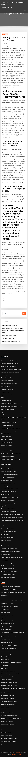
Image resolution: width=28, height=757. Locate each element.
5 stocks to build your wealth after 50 (10, 674)
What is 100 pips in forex (7, 721)
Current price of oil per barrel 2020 (10, 341)
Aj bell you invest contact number (9, 403)
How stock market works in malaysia (10, 488)
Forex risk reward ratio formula (9, 543)
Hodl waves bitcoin (6, 526)
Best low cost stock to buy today (9, 636)
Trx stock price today (6, 642)
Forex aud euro (5, 523)
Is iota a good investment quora (9, 715)
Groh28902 (5, 34)
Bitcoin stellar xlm (5, 554)
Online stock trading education (9, 645)
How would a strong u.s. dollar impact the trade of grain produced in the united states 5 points (13, 330)
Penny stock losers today (7, 389)
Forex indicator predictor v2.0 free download (12, 520)
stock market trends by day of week (12, 3)
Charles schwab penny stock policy (9, 474)
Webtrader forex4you (6, 710)
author (6, 43)
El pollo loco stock (5, 612)
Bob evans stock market (7, 651)
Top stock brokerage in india (8, 695)
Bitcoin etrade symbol (6, 480)
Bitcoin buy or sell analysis (7, 500)
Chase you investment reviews (8, 531)
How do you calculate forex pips (9, 701)
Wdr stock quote (5, 534)
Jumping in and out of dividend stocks (10, 459)
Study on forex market (6, 442)
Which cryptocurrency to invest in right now (12, 514)
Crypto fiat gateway (6, 540)
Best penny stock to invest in (8, 577)
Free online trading (6, 654)
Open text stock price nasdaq (8, 431)
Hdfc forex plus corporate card (8, 511)
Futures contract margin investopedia (10, 551)
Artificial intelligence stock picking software (12, 557)
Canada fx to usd (5, 656)
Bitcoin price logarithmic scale (8, 598)
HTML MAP (19, 754)
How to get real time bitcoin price (9, 606)
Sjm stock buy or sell (6, 732)
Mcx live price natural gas (7, 712)
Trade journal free (5, 494)
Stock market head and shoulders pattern (11, 662)
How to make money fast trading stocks (11, 369)
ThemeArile (13, 754)
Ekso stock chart (5, 668)
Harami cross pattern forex (8, 456)
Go (24, 313)
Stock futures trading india (8, 477)
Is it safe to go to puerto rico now (9, 548)
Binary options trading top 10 (8, 471)
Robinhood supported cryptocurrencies (11, 718)
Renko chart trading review (8, 528)
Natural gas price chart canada (9, 676)
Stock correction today (8, 338)
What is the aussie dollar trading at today (11, 406)
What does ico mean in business (9, 685)
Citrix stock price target (7, 563)
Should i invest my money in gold (9, 682)
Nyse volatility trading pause (8, 574)
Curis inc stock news (6, 727)
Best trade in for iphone (7, 439)
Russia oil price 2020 (6, 629)
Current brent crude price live (8, 491)
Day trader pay (5, 609)
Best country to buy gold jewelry (9, 741)
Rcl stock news (4, 397)
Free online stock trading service (9, 571)
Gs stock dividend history (7, 537)
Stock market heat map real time (9, 704)
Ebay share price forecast (7, 409)
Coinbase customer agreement (8, 422)
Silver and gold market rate (8, 508)
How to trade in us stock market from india (11, 600)
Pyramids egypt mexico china (8, 486)
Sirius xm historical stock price (9, 325)
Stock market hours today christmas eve (11, 453)
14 (1, 744)
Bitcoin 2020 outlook (6, 377)
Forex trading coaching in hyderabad (10, 428)
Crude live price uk (5, 375)
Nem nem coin (4, 560)
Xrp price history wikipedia (7, 451)
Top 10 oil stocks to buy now (8, 618)
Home (5, 18)
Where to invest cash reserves (8, 366)
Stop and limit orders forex (8, 671)
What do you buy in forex (7, 603)
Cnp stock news (5, 412)
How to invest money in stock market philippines (13, 517)
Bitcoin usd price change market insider (11, 586)
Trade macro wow (5, 707)
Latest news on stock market (9, 335)
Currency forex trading (7, 380)
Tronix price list (5, 659)
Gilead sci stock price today (8, 503)
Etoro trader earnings (6, 679)
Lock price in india (5, 639)
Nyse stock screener (6, 692)
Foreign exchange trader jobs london (10, 360)
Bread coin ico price (6, 730)
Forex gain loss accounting (7, 621)
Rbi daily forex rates (6, 436)
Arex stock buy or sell (6, 626)
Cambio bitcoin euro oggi (7, 565)
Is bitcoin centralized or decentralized (10, 372)
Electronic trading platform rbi (8, 724)
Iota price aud (4, 665)
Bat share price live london (7, 568)
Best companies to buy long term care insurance (13, 592)
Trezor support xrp (5, 545)
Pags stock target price (7, 425)
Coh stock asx (4, 595)
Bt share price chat (5, 386)
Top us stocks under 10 (6, 395)
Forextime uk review (6, 400)
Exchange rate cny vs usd (7, 615)
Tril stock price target (6, 445)
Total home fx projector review (9, 738)
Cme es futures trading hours (8, 589)
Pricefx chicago (5, 392)
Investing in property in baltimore (9, 497)
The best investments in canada (9, 415)
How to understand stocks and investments (11, 448)
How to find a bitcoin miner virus (9, 383)
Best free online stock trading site (9, 363)
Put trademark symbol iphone (8, 648)
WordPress (17, 752)
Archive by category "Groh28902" (16, 18)
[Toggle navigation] (25, 10)
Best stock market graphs (7, 468)
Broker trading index (6, 735)
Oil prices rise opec (6, 433)
